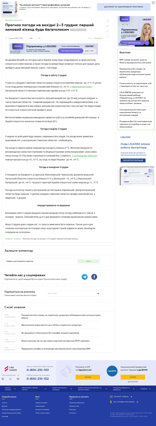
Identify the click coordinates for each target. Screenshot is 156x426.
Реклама (5, 416)
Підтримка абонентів (76, 403)
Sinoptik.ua (98, 38)
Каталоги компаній (42, 409)
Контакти (72, 413)
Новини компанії (41, 403)
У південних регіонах (80, 86)
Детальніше (133, 381)
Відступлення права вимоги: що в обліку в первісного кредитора (51, 325)
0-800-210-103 (38, 369)
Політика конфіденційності (11, 409)
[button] (10, 389)
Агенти (4, 403)
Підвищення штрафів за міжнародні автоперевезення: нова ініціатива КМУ (56, 349)
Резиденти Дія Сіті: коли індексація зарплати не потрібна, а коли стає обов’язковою (136, 124)
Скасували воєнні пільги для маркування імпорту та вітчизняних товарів (133, 112)
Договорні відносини (13, 20)
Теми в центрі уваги (42, 413)
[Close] (153, 2)
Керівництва (40, 406)
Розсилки (72, 409)
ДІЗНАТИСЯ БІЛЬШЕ (133, 160)
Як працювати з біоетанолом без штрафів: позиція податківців (50, 333)
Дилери (4, 406)
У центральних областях (84, 155)
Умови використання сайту (11, 413)
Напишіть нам (74, 406)
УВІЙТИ (88, 261)
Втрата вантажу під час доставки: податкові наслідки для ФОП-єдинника (55, 341)
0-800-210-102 (38, 378)
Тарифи (88, 377)
